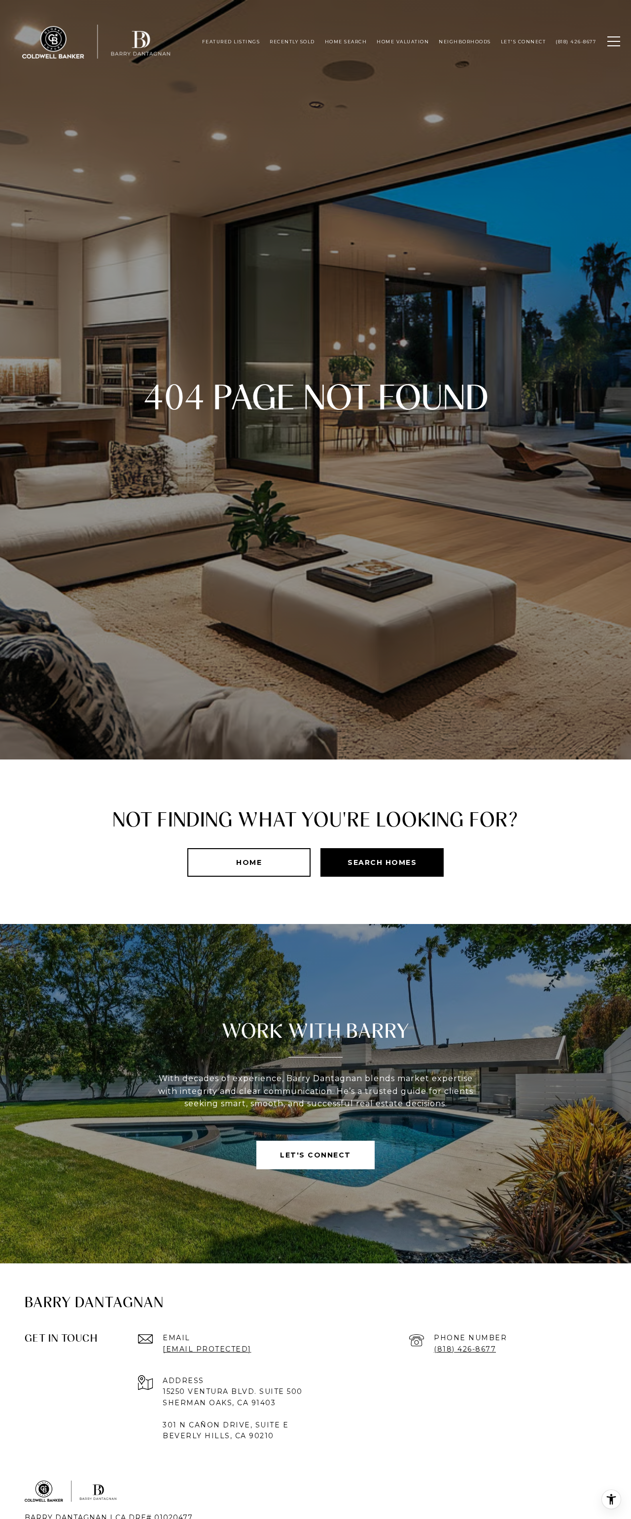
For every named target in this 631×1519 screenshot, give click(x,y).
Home (249, 862)
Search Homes (382, 862)
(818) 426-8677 (465, 1349)
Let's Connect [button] (315, 1155)
